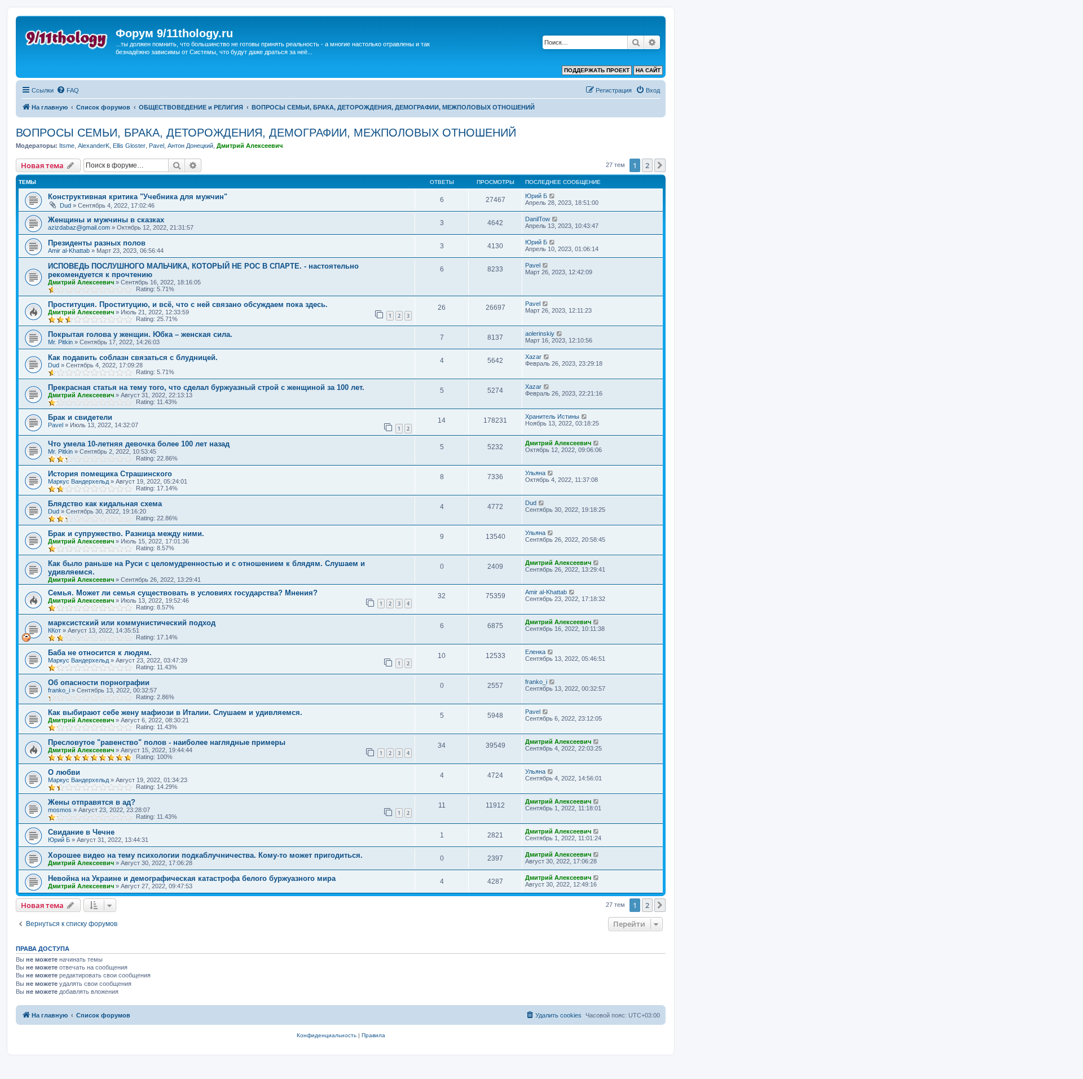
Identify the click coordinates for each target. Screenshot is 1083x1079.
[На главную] (67, 37)
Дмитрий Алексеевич (250, 145)
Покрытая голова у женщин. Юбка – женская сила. (140, 334)
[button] (660, 165)
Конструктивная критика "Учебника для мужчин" (137, 196)
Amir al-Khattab (69, 250)
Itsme (66, 145)
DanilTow (537, 219)
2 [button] (647, 165)
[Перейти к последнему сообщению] (552, 195)
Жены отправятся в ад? (91, 802)
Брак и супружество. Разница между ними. (126, 533)
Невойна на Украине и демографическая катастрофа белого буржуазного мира (192, 878)
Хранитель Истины (552, 416)
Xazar (533, 356)
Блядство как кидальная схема (105, 503)
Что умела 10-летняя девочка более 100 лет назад (139, 444)
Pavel (156, 145)
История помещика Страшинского (110, 474)
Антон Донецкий (190, 145)
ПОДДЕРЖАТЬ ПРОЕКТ (596, 70)
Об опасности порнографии (98, 682)
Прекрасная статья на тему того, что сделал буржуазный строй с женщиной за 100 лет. (206, 387)
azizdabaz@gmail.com (79, 227)
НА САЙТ (648, 70)
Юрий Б (536, 195)
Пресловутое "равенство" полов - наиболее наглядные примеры (166, 742)
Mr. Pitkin (60, 342)
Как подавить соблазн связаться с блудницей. (133, 357)
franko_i (59, 690)
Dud (65, 205)
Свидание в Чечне (81, 832)
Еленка (535, 651)
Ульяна (535, 473)
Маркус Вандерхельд (78, 481)
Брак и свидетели (80, 417)
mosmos (60, 809)
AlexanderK (93, 145)
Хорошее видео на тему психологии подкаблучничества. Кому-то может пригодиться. (205, 855)
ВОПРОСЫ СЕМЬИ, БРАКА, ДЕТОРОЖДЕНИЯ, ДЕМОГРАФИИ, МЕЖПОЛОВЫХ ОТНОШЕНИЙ (266, 132)
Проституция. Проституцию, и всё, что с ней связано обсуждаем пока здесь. (188, 304)
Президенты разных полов (97, 243)
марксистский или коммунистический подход (131, 623)
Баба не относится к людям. (100, 652)
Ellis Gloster (129, 145)
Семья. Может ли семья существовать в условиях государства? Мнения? (183, 593)
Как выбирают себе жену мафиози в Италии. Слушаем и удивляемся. (175, 712)
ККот (54, 630)
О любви (64, 772)
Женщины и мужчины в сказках (106, 220)
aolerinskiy (539, 333)
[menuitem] (67, 90)
